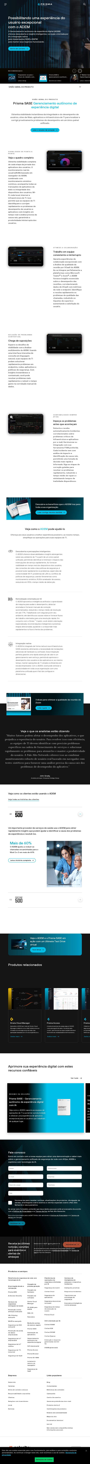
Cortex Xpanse (50, 1336)
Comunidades (52, 1386)
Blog (48, 1382)
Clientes (11, 1397)
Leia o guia (42, 708)
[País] (25, 1194)
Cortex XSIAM (50, 1324)
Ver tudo (74, 1078)
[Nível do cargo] (25, 1186)
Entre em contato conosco (18, 1390)
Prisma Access (32, 1350)
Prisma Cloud (49, 1315)
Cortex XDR (49, 1328)
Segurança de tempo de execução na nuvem (52, 1309)
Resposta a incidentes (72, 1291)
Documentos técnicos (55, 1420)
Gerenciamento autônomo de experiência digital (34, 1340)
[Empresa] (64, 1177)
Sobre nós (12, 1382)
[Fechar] (86, 1450)
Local (10, 1405)
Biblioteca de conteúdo (55, 1390)
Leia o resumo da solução (44, 130)
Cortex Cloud (49, 1291)
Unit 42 (49, 1424)
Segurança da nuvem (52, 1288)
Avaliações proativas (72, 1288)
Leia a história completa (20, 860)
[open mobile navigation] (5, 4)
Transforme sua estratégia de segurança (70, 1297)
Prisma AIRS (12, 1292)
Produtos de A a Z (53, 1405)
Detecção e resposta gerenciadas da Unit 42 (52, 1342)
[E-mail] (25, 1177)
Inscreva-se (15, 1223)
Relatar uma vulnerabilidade (57, 1413)
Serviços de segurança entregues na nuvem (15, 1304)
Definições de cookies (44, 1460)
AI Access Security (15, 1296)
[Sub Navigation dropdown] (45, 87)
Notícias (11, 1409)
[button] (45, 566)
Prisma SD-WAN (33, 1357)
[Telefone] (64, 1186)
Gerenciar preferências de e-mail (59, 1401)
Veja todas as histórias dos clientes (23, 799)
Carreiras (11, 1386)
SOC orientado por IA (52, 1321)
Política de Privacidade (22, 1211)
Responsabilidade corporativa (19, 1393)
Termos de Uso (41, 1211)
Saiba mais (15, 1036)
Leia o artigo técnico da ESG (50, 512)
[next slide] (80, 71)
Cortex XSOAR (50, 1332)
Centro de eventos (54, 1397)
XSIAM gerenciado (51, 1347)
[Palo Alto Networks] (45, 4)
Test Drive (36, 950)
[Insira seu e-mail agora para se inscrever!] (47, 1245)
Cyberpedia (51, 1393)
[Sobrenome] (64, 1169)
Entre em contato (17, 49)
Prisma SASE (32, 1329)
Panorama (31, 1317)
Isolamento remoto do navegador (31, 1363)
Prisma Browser (33, 1354)
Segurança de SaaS (15, 1356)
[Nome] (25, 1169)
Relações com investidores (18, 1401)
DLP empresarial (33, 1346)
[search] (84, 4)
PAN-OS (30, 1313)
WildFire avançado (14, 1321)
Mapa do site (51, 1416)
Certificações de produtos (56, 1409)
